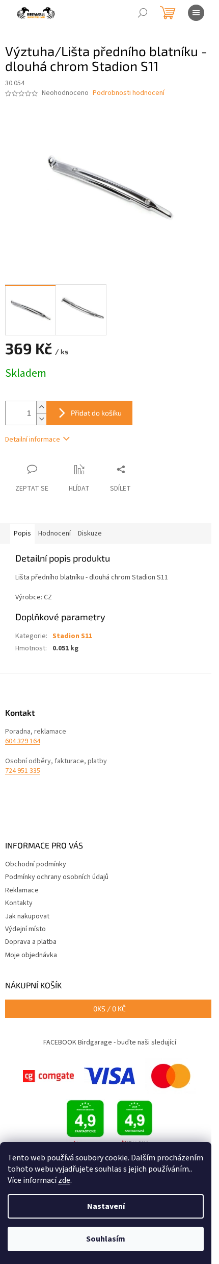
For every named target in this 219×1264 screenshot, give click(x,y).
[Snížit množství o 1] (41, 419)
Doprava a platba (31, 942)
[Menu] (196, 13)
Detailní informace (32, 439)
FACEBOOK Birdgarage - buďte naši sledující (109, 1042)
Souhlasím (105, 1239)
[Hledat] (142, 13)
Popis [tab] (22, 533)
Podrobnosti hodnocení (129, 93)
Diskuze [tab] (90, 533)
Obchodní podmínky (35, 864)
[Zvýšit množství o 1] (41, 407)
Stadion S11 (72, 636)
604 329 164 (22, 741)
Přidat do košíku (96, 412)
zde (64, 1180)
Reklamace (22, 890)
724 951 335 (22, 771)
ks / (109, 1008)
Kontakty (19, 903)
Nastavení (106, 1206)
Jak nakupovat (27, 916)
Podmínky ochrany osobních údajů (56, 877)
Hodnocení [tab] (54, 533)
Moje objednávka (31, 955)
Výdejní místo (25, 929)
